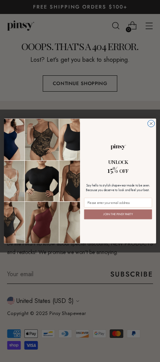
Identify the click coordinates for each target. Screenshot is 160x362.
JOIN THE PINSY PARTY (117, 214)
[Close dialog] (151, 123)
